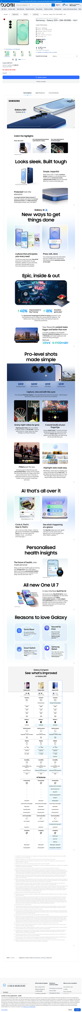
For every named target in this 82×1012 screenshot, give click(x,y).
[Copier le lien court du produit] (16, 59)
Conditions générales (40, 993)
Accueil (5, 14)
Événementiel (57, 9)
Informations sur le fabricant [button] (12, 49)
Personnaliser (4, 1009)
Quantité (5, 73)
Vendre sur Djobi (48, 9)
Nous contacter (67, 991)
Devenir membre (30, 9)
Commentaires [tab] (53, 93)
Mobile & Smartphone (44, 18)
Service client (11, 9)
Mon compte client (40, 987)
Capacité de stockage (41, 56)
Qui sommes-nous (68, 987)
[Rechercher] (53, 4)
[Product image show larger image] (41, 113)
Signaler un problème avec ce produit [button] (47, 52)
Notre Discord (20, 9)
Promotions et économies (55, 988)
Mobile (25, 14)
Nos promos (39, 9)
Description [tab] (27, 93)
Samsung (35, 14)
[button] (13, 59)
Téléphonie (15, 14)
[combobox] (40, 4)
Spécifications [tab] (40, 93)
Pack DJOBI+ (52, 990)
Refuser (70, 1009)
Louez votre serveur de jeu (70, 9)
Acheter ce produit (41, 81)
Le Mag (65, 989)
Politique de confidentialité (29, 1006)
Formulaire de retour (54, 993)
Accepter (77, 1009)
